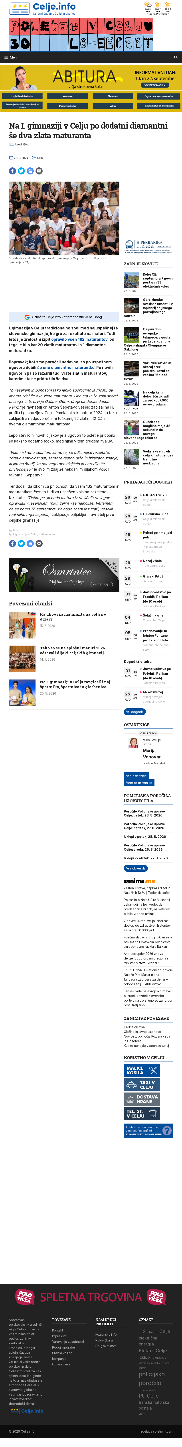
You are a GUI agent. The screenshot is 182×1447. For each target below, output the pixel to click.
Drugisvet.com (105, 1346)
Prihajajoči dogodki (148, 482)
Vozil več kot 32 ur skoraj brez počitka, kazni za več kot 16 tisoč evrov (147, 371)
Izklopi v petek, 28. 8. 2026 (145, 836)
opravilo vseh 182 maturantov (79, 339)
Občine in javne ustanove (142, 1032)
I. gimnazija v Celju (25, 534)
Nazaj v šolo (152, 561)
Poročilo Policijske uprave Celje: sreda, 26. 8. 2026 (144, 847)
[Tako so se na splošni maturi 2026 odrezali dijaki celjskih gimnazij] (22, 671)
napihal (166, 1363)
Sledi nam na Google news (30, 170)
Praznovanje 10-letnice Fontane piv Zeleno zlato (156, 635)
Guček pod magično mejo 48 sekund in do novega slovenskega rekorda (147, 430)
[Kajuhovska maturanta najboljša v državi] (22, 637)
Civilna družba (134, 1027)
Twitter (21, 170)
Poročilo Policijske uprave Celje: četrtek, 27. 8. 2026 (144, 826)
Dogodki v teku (138, 661)
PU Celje (149, 1396)
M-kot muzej (153, 692)
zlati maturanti (47, 534)
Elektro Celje (153, 1350)
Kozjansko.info (106, 1334)
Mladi (16, 530)
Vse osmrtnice (136, 776)
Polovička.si (104, 1340)
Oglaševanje (61, 1364)
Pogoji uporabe (63, 1347)
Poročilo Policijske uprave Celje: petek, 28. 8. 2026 (144, 813)
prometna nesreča (147, 1390)
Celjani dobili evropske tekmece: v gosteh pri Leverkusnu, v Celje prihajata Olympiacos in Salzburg (148, 339)
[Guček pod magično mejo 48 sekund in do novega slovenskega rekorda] (131, 427)
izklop (144, 1357)
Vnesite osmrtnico (139, 783)
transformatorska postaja (154, 1405)
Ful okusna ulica (155, 514)
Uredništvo (22, 144)
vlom (142, 1413)
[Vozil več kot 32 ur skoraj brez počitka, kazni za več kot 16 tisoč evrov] (131, 368)
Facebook (12, 170)
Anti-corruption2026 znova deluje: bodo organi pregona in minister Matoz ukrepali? (147, 958)
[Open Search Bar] (176, 57)
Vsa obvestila (136, 868)
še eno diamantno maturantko (66, 367)
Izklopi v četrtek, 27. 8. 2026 (146, 858)
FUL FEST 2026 (155, 495)
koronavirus (159, 1358)
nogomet (142, 1368)
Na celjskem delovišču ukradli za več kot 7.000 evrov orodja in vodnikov (147, 400)
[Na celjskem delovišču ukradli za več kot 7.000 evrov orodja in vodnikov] (131, 398)
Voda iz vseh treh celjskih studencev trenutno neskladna (158, 457)
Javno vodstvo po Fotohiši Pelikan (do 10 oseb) (157, 596)
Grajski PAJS (153, 576)
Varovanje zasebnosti (68, 1341)
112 (142, 1331)
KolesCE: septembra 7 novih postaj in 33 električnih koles (158, 280)
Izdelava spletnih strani (156, 1431)
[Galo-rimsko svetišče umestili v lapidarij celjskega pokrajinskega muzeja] (131, 305)
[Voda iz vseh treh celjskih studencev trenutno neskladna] (131, 457)
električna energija (148, 1341)
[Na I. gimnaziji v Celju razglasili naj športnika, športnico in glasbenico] (22, 705)
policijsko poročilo (152, 1378)
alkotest (152, 1332)
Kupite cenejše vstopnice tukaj (146, 1046)
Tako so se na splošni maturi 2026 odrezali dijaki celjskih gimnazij (72, 650)
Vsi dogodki (135, 712)
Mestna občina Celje (149, 1363)
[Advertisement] (64, 287)
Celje (164, 1331)
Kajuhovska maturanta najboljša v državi (73, 617)
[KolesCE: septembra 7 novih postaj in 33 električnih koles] (131, 280)
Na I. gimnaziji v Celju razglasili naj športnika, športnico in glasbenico (75, 684)
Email (39, 170)
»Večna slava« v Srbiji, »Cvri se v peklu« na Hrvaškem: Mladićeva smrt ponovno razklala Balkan (148, 941)
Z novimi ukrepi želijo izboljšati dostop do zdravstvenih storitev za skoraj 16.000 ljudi (147, 925)
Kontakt (57, 1330)
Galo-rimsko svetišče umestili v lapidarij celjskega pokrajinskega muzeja (148, 308)
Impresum (59, 1336)
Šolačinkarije (153, 615)
